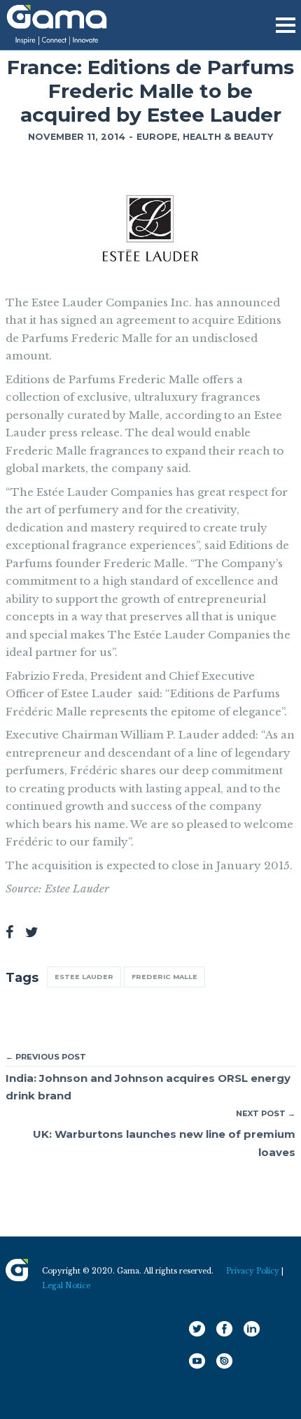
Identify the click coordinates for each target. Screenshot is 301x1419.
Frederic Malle (164, 977)
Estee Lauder (84, 977)
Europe (156, 136)
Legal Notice (66, 1285)
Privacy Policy (252, 1271)
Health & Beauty (228, 136)
